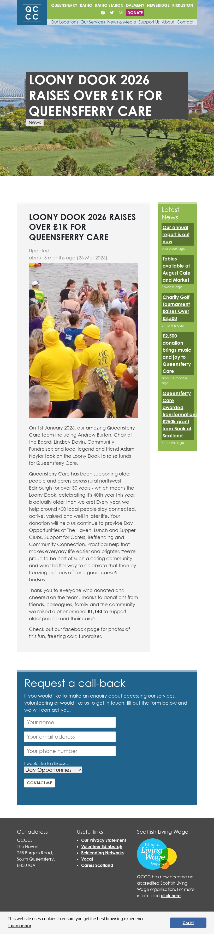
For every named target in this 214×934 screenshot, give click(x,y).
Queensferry (64, 5)
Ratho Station (109, 5)
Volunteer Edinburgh (101, 846)
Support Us (149, 22)
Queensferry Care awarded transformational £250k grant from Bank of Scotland (181, 414)
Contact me (39, 782)
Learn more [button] (19, 926)
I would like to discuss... (46, 763)
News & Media (121, 22)
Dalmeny (135, 5)
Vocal (87, 859)
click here (171, 895)
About (168, 22)
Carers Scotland (97, 865)
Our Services (92, 22)
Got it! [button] (188, 923)
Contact (185, 22)
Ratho (86, 5)
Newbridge (158, 5)
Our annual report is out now (176, 234)
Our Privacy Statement (103, 840)
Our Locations (64, 22)
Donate (135, 12)
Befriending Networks (102, 852)
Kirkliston (182, 5)
